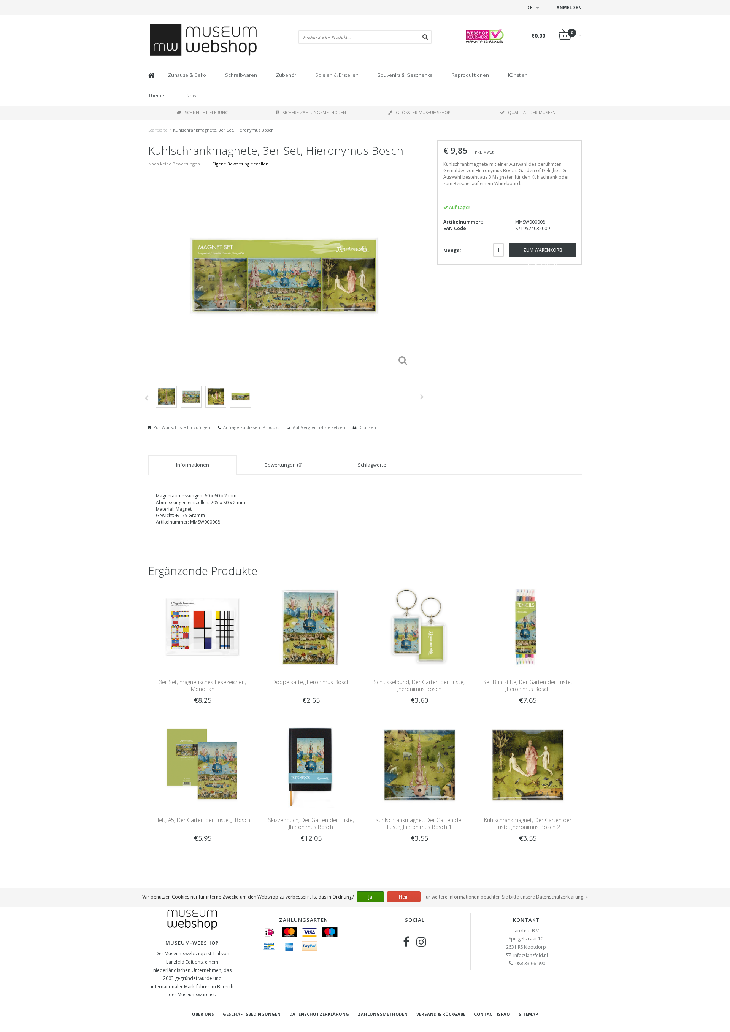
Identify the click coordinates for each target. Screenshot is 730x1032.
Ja (370, 897)
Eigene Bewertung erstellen (240, 164)
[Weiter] (422, 397)
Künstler (517, 74)
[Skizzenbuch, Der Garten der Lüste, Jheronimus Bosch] (310, 765)
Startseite (158, 130)
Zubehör (286, 74)
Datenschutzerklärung (319, 1014)
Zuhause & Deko (187, 74)
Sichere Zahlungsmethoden (314, 112)
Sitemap (528, 1014)
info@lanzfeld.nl (530, 955)
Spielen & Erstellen (337, 74)
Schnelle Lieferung (207, 112)
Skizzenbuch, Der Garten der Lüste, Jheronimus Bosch (311, 823)
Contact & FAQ (492, 1014)
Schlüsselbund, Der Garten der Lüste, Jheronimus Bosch (419, 685)
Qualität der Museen (531, 112)
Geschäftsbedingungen (252, 1014)
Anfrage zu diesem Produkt (251, 427)
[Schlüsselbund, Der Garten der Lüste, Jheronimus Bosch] (419, 626)
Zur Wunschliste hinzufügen (181, 427)
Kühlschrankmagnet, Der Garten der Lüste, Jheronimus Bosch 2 (527, 823)
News (192, 95)
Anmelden (569, 7)
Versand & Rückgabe (440, 1014)
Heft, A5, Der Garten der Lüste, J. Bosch (202, 820)
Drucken (367, 427)
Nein (404, 897)
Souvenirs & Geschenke (405, 74)
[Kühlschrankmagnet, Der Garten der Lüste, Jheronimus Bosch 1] (419, 765)
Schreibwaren (241, 74)
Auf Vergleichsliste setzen (319, 427)
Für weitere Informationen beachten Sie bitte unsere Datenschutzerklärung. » (506, 897)
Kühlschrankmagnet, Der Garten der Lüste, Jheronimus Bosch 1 (419, 823)
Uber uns (203, 1014)
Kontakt (526, 919)
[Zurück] (147, 398)
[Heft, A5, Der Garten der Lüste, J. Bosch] (202, 765)
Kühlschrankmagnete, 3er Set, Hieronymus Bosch (223, 130)
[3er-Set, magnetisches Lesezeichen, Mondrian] (202, 626)
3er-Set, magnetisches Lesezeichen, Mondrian (202, 685)
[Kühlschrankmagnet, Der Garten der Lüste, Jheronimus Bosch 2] (527, 765)
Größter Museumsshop (423, 112)
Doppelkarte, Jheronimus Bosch (311, 682)
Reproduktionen (470, 74)
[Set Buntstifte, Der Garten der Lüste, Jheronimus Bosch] (527, 626)
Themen (157, 95)
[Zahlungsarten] (269, 932)
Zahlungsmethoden (383, 1014)
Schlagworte (372, 464)
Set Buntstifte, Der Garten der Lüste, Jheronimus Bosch (527, 685)
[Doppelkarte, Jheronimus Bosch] (310, 626)
